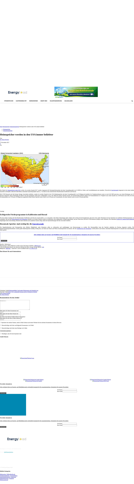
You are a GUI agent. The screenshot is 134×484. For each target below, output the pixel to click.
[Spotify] (127, 86)
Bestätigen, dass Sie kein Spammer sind (11, 333)
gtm (43, 247)
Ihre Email (59, 239)
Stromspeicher (6, 126)
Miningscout (38, 245)
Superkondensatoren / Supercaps (8, 477)
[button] (132, 101)
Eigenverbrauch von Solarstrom (19, 219)
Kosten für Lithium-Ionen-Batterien (125, 219)
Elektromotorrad (4, 480)
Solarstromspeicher (14, 126)
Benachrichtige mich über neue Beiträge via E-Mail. (14, 328)
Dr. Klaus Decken (4, 139)
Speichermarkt (114, 190)
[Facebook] (118, 86)
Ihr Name (59, 237)
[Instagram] (120, 86)
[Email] (24, 147)
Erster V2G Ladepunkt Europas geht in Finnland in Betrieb (22, 292)
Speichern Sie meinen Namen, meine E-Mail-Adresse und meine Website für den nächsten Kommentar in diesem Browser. (31, 322)
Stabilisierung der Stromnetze (84, 228)
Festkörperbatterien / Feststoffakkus (8, 475)
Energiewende (38, 224)
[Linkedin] (122, 86)
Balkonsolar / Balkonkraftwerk (7, 474)
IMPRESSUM (4, 445)
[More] (30, 147)
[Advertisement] (67, 114)
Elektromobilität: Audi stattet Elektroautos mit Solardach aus (23, 290)
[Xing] (133, 86)
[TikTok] (129, 86)
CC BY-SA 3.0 (33, 248)
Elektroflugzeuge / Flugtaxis (7, 478)
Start (1, 126)
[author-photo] (5, 293)
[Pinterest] (124, 86)
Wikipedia (8, 248)
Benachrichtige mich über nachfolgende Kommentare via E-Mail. (18, 325)
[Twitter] (131, 86)
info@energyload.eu (8, 452)
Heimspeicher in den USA (14, 190)
